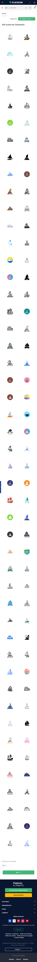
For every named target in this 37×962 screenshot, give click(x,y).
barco (4, 865)
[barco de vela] (10, 311)
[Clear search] (26, 8)
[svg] (27, 551)
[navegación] (10, 37)
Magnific (11, 959)
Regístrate (18, 929)
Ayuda (4, 909)
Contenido (5, 901)
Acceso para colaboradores (19, 890)
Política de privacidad (26, 934)
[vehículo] (10, 431)
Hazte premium (18, 895)
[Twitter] (14, 920)
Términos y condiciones (12, 934)
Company (5, 912)
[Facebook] (9, 920)
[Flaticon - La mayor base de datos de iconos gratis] (16, 2)
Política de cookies (10, 935)
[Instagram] (22, 920)
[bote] (10, 54)
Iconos (4, 13)
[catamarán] (27, 37)
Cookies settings (19, 937)
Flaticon (18, 959)
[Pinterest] (18, 920)
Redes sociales (18, 916)
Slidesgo (25, 959)
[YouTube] (27, 920)
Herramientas (6, 905)
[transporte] (27, 105)
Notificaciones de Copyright (25, 935)
